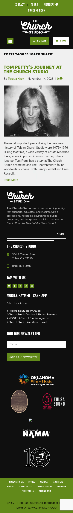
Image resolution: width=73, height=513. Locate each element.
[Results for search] (30, 240)
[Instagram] (20, 286)
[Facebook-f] (15, 286)
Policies (11, 487)
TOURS (34, 4)
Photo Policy (25, 487)
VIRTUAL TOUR (45, 491)
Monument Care (16, 482)
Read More (11, 180)
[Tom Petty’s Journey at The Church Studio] (36, 111)
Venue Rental (28, 491)
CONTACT (19, 4)
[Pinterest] (32, 286)
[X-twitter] (26, 286)
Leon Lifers (58, 482)
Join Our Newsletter (23, 357)
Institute (61, 487)
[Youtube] (9, 286)
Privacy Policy (48, 507)
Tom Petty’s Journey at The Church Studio (33, 70)
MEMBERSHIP (51, 4)
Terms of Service (26, 507)
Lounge (31, 482)
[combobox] (30, 234)
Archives (44, 482)
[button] (10, 41)
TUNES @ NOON (36, 10)
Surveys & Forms (44, 487)
